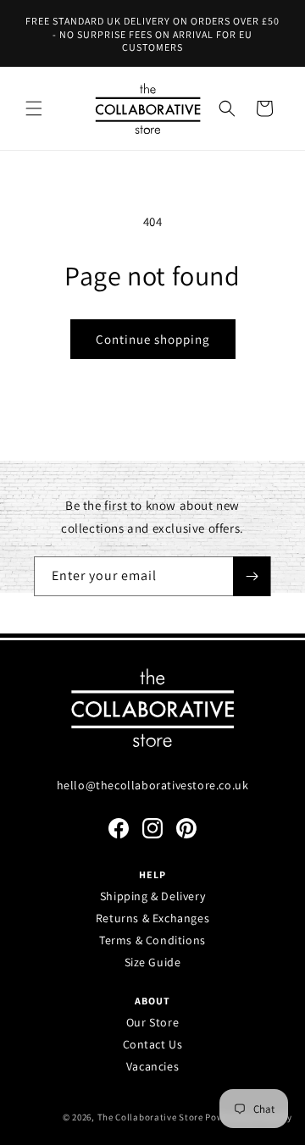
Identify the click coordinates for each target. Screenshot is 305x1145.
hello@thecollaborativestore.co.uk (153, 785)
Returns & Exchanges (152, 918)
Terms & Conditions (152, 940)
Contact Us (153, 1044)
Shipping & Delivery (152, 896)
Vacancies (152, 1066)
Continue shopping (153, 339)
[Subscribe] (251, 576)
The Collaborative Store (150, 1117)
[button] (34, 108)
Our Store (152, 1022)
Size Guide (153, 962)
